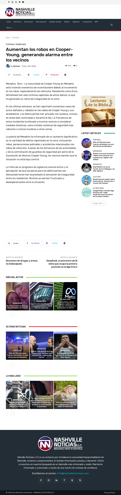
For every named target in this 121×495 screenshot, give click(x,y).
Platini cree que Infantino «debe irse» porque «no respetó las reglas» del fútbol (41, 354)
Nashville (17, 400)
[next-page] (12, 315)
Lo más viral (98, 188)
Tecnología (65, 299)
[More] (65, 75)
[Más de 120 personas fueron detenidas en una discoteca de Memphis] (17, 346)
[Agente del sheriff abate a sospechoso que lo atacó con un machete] (41, 296)
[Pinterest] (64, 480)
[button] (112, 25)
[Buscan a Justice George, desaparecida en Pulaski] (17, 296)
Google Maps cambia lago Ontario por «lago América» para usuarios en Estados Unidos (103, 194)
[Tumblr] (72, 480)
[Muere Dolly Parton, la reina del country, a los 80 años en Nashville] (65, 395)
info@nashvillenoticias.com (73, 473)
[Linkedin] (56, 480)
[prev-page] (8, 315)
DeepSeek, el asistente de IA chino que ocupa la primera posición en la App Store (61, 263)
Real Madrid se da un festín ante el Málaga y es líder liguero (65, 355)
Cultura (65, 400)
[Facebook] (9, 2)
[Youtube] (23, 2)
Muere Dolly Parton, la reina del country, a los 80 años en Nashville (65, 404)
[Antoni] (8, 66)
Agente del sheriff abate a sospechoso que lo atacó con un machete (42, 306)
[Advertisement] (41, 210)
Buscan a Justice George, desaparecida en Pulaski (17, 307)
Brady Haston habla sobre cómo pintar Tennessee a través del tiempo (104, 181)
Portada (15, 37)
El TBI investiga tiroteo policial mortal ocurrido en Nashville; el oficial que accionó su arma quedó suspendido (42, 403)
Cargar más (97, 203)
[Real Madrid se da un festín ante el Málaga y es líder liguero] (65, 346)
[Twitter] (16, 2)
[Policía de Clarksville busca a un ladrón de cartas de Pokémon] (17, 395)
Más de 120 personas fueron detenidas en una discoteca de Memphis (17, 355)
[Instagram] (12, 2)
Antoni (16, 66)
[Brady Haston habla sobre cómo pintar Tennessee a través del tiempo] (86, 180)
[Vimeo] (19, 2)
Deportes (41, 349)
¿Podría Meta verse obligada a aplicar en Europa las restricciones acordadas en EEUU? (65, 305)
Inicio (8, 37)
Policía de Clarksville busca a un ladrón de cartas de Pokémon (17, 404)
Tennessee (20, 44)
